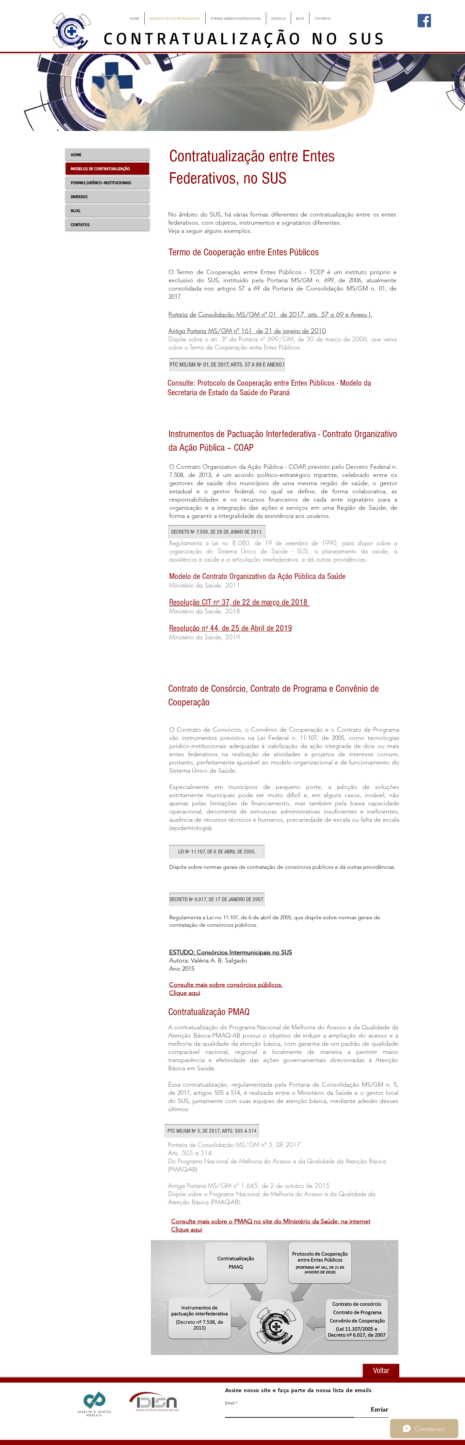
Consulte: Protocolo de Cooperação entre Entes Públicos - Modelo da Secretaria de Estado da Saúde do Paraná (269, 387)
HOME (76, 154)
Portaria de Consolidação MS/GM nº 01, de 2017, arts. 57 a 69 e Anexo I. (270, 314)
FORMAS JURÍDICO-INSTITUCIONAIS (101, 182)
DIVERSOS (79, 196)
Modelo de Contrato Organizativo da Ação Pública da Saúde (257, 576)
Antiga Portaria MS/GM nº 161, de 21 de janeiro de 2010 (247, 331)
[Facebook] (424, 20)
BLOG (75, 210)
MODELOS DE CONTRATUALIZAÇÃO (100, 168)
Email (230, 1403)
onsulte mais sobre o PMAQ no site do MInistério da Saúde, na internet (273, 1221)
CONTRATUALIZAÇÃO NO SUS (245, 37)
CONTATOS (80, 224)
